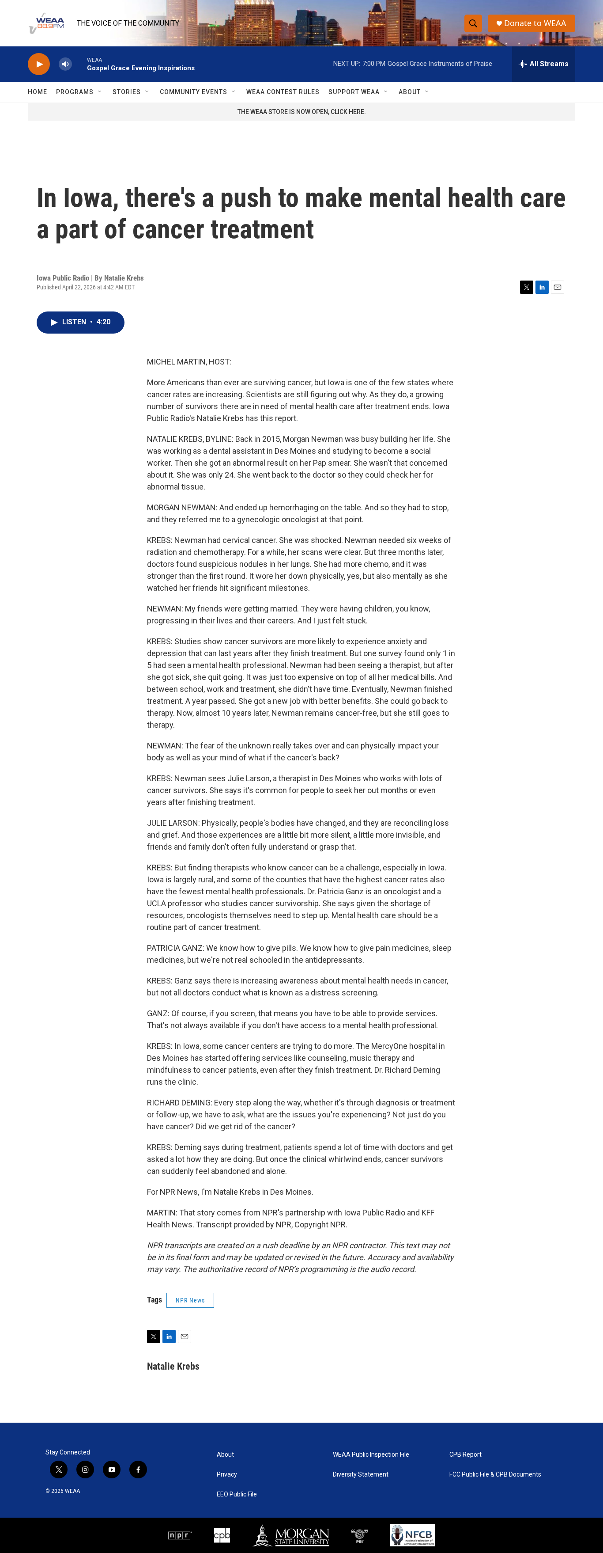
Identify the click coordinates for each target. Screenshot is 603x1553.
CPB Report (465, 1454)
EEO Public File (237, 1494)
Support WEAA (354, 91)
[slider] (79, 63)
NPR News (190, 1300)
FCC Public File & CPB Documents (495, 1474)
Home (37, 91)
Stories (127, 91)
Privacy (227, 1474)
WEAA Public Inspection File (371, 1454)
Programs (75, 91)
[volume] (65, 64)
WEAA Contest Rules (283, 91)
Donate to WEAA (535, 23)
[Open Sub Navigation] (100, 91)
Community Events (193, 91)
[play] (39, 64)
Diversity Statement (360, 1474)
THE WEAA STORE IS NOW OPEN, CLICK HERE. (301, 111)
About (410, 91)
